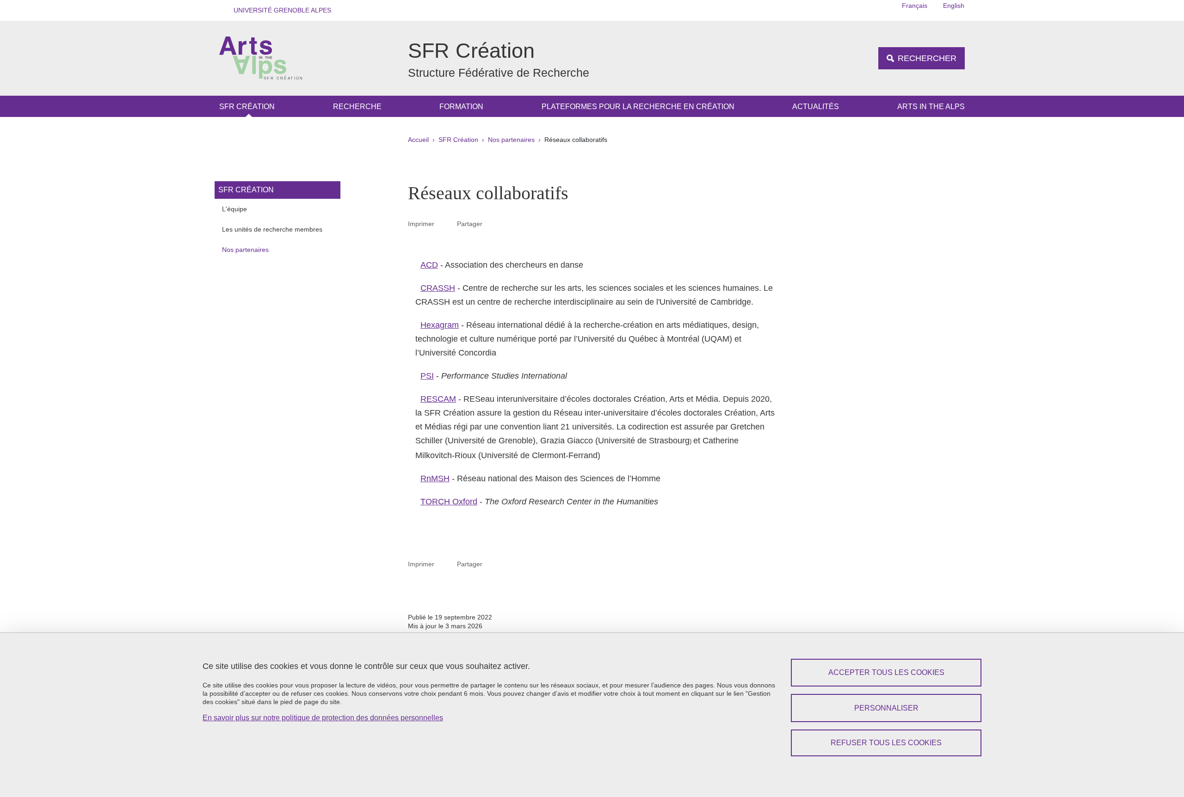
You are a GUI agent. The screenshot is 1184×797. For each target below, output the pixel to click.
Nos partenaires (511, 139)
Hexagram (439, 325)
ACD (429, 265)
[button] (279, 10)
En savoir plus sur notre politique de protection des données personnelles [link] (323, 718)
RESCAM (438, 399)
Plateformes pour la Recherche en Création (638, 106)
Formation (461, 106)
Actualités (815, 106)
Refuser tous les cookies (886, 743)
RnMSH (435, 478)
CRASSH (437, 288)
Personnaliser (886, 708)
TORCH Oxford (448, 501)
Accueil (418, 139)
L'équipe (234, 209)
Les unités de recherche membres (272, 229)
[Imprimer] (446, 223)
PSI (427, 375)
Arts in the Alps (931, 106)
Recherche (357, 106)
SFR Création (247, 106)
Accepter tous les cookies (886, 672)
